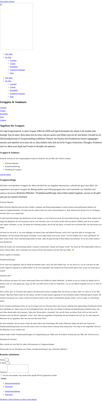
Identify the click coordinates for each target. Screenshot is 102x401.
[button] (51, 202)
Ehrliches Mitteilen (6, 202)
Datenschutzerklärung (12, 383)
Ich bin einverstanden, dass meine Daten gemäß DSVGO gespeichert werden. (30, 375)
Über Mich (9, 54)
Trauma (12, 64)
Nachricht (3, 372)
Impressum (9, 386)
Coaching (13, 60)
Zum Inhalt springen (7, 1)
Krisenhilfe (14, 67)
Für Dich (8, 57)
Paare (12, 73)
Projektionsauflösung (7, 260)
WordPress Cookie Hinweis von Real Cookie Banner (18, 399)
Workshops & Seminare (8, 339)
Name (2, 360)
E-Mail (2, 363)
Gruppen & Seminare (17, 70)
